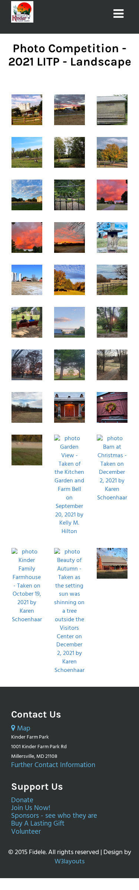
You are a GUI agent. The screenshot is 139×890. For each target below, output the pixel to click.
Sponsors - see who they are (54, 816)
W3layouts (69, 861)
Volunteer (26, 832)
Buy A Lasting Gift (37, 824)
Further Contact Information (53, 765)
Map (22, 729)
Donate (22, 800)
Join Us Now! (30, 808)
